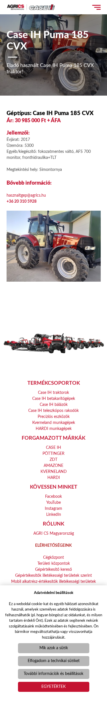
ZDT (53, 460)
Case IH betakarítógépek (53, 399)
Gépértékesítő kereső (53, 570)
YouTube (53, 503)
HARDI (53, 478)
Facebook (53, 497)
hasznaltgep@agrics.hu (26, 195)
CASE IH (53, 448)
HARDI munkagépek (54, 429)
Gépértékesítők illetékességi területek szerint (53, 576)
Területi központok (53, 564)
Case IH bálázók (54, 405)
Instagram (53, 509)
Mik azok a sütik (53, 648)
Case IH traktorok (53, 393)
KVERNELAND (54, 472)
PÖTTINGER (53, 454)
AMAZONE (53, 466)
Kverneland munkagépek (53, 423)
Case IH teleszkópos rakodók (53, 411)
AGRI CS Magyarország (53, 534)
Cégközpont (53, 558)
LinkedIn (53, 515)
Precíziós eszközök (54, 417)
